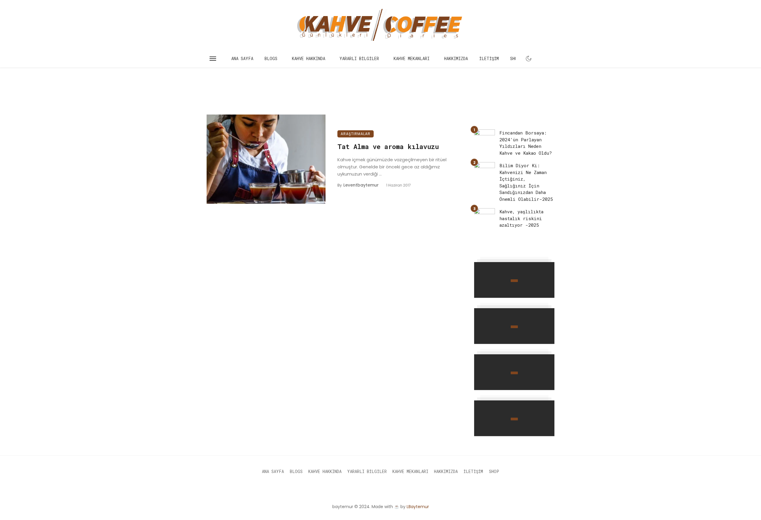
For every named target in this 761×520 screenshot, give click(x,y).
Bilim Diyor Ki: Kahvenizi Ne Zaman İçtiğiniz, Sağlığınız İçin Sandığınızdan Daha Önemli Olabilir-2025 (526, 182)
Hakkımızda (456, 58)
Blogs (271, 58)
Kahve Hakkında (308, 58)
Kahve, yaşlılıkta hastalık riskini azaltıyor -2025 (521, 218)
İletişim (489, 58)
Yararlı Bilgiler (359, 58)
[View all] (514, 280)
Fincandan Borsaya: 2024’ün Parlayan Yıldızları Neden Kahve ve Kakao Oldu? (525, 143)
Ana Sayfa (242, 58)
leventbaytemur (361, 185)
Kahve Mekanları (412, 58)
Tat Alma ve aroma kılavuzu (388, 146)
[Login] (539, 59)
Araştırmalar (355, 133)
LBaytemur (418, 507)
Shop (515, 58)
